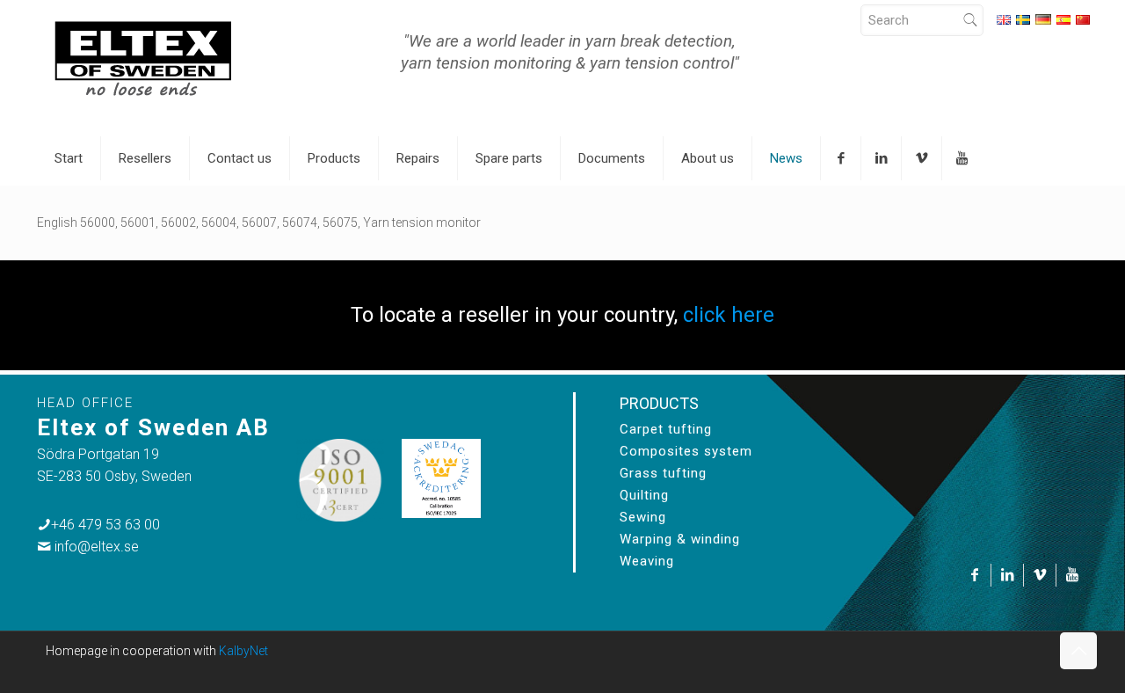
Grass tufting (663, 473)
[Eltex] (142, 57)
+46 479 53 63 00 (105, 524)
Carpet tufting (666, 429)
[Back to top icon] (1078, 650)
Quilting (644, 495)
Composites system (686, 451)
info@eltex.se (96, 546)
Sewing (643, 517)
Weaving (647, 561)
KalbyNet (243, 651)
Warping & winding (680, 539)
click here (728, 315)
